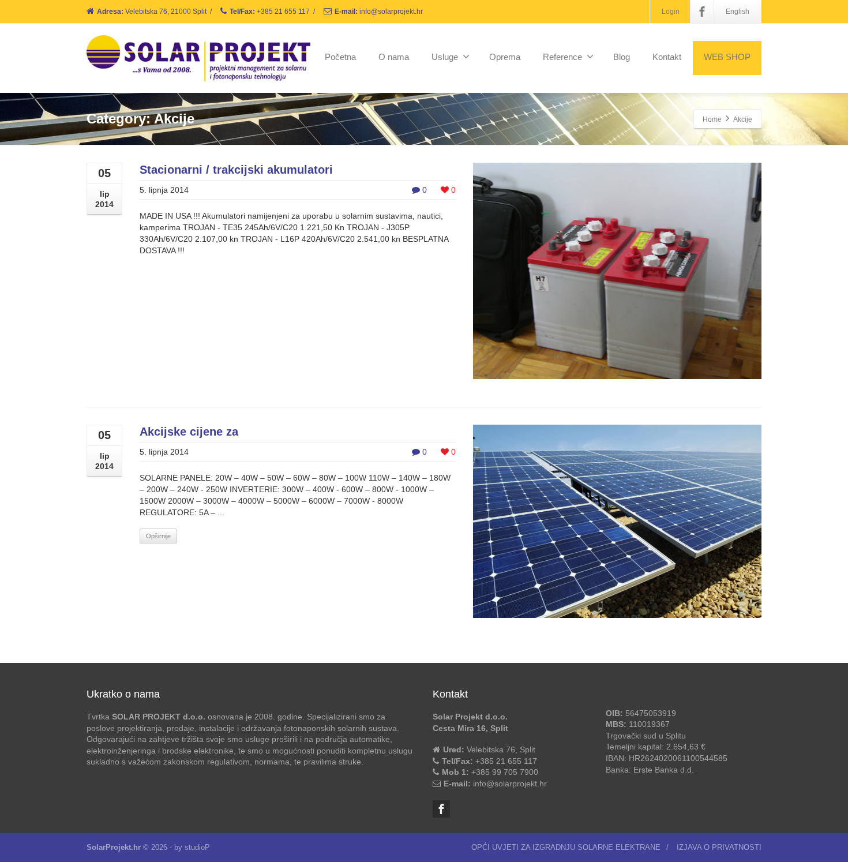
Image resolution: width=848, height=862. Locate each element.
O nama (393, 57)
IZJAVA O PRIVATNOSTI (719, 847)
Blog (621, 57)
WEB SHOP (727, 57)
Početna (340, 57)
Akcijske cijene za (189, 431)
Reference (562, 57)
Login (671, 12)
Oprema (504, 57)
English (737, 12)
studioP (197, 847)
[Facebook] (702, 11)
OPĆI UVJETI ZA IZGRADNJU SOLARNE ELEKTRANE (566, 847)
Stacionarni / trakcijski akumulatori (236, 169)
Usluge (444, 57)
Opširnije (158, 536)
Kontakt (666, 57)
